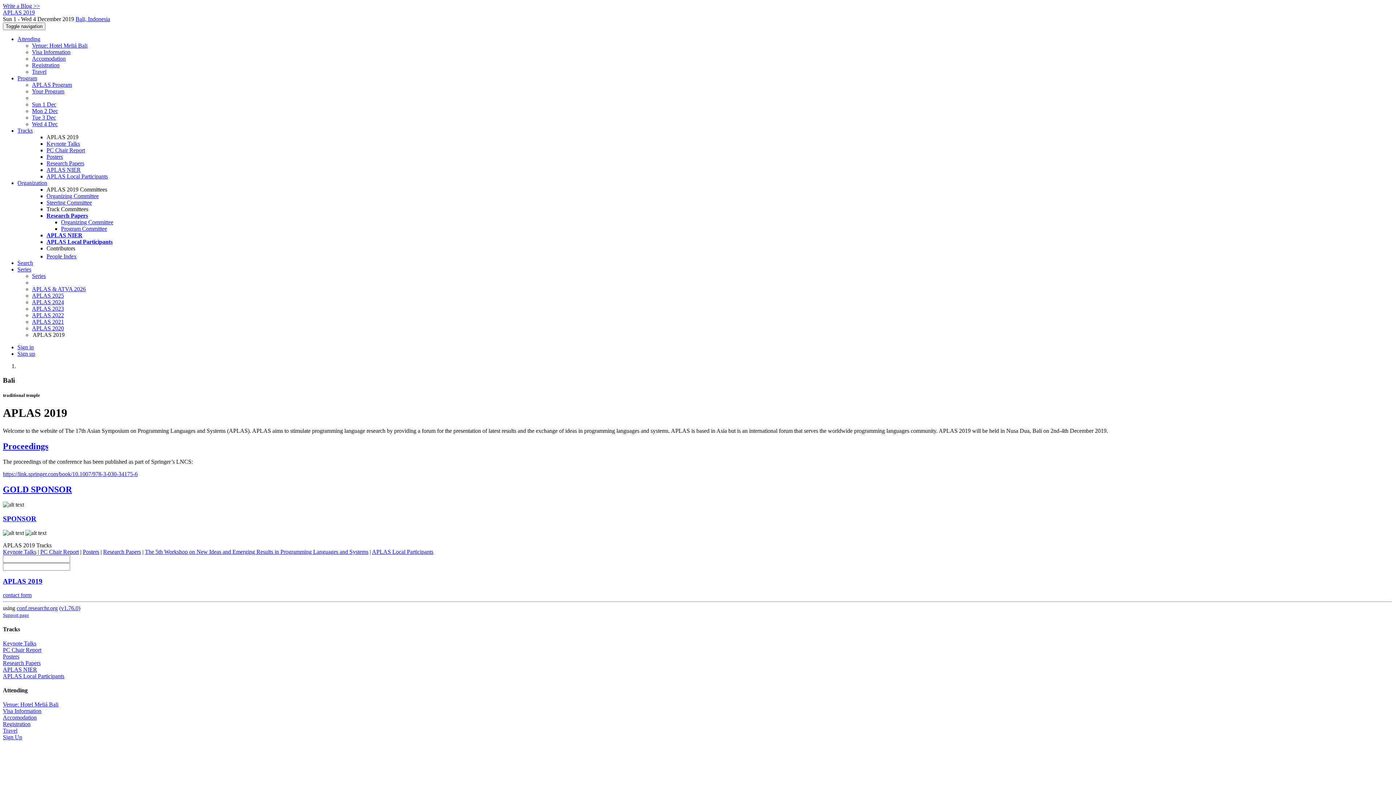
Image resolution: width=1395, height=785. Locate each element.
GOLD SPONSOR (37, 489)
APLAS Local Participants (77, 176)
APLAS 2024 (48, 302)
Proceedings (25, 446)
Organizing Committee (72, 196)
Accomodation (49, 59)
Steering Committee (69, 203)
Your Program (48, 91)
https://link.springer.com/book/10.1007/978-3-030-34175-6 (70, 474)
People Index (61, 256)
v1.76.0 (69, 608)
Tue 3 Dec (44, 117)
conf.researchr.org (37, 608)
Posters (54, 157)
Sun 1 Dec (44, 104)
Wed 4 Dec (45, 124)
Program (27, 78)
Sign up (26, 354)
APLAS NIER (63, 170)
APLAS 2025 (48, 296)
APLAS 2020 (48, 328)
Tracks (25, 131)
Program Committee (84, 229)
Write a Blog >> (21, 6)
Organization (32, 183)
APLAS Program (52, 85)
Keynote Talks (63, 144)
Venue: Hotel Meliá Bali (60, 46)
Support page (16, 615)
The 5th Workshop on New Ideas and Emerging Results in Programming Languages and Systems (256, 552)
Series (39, 276)
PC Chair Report (65, 150)
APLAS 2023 (48, 309)
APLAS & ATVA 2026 (59, 289)
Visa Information (51, 52)
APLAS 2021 (48, 322)
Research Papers (65, 163)
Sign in (25, 347)
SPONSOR (19, 519)
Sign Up (12, 737)
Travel (39, 72)
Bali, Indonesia (93, 19)
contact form (17, 595)
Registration (46, 65)
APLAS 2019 (23, 581)
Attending (28, 39)
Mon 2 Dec (45, 111)
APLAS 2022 (48, 315)
